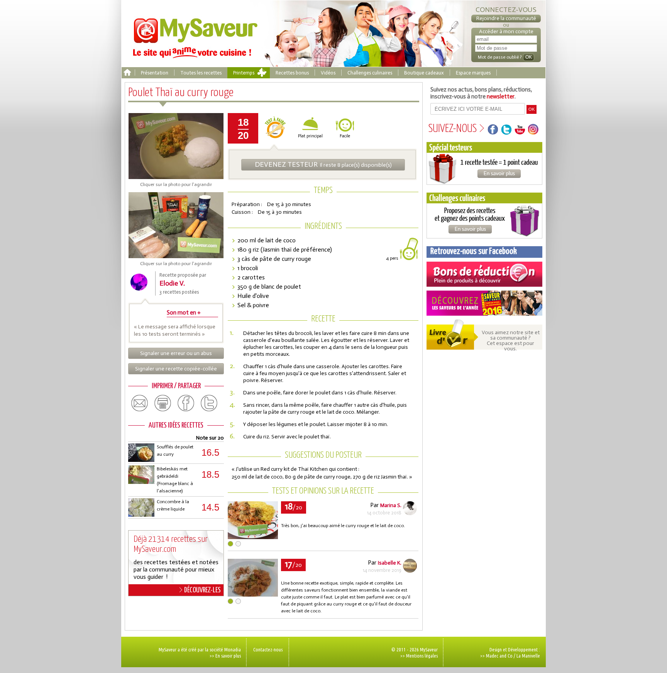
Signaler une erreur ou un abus (176, 353)
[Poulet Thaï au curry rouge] (253, 537)
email (139, 403)
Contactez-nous (268, 649)
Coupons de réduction (484, 274)
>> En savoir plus (225, 655)
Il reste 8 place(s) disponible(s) (323, 164)
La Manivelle (528, 655)
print (162, 403)
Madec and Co (499, 655)
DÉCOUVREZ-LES (202, 590)
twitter (209, 403)
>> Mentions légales (419, 655)
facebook (186, 403)
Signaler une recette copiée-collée (176, 368)
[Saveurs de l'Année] (484, 303)
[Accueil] (127, 72)
